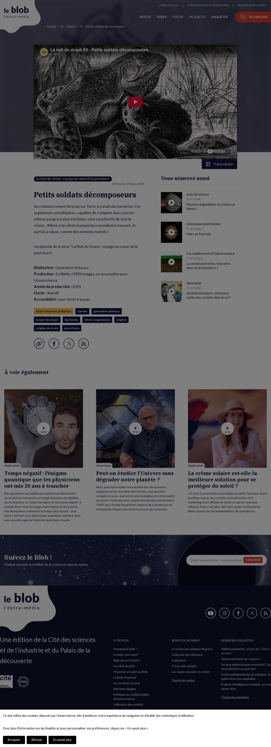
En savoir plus (62, 740)
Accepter (14, 740)
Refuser (36, 740)
